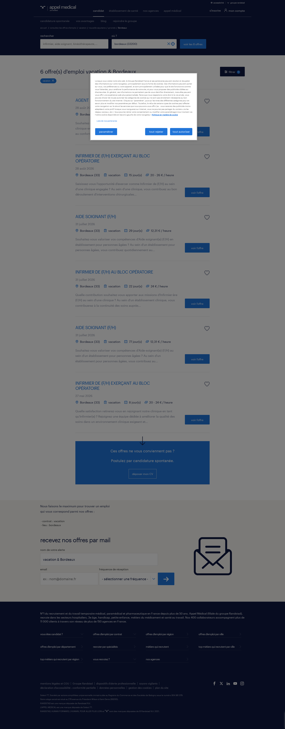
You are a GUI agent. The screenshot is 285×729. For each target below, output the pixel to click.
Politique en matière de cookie (165, 115)
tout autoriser (181, 131)
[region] (143, 106)
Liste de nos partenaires (107, 121)
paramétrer (106, 131)
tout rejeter (156, 131)
